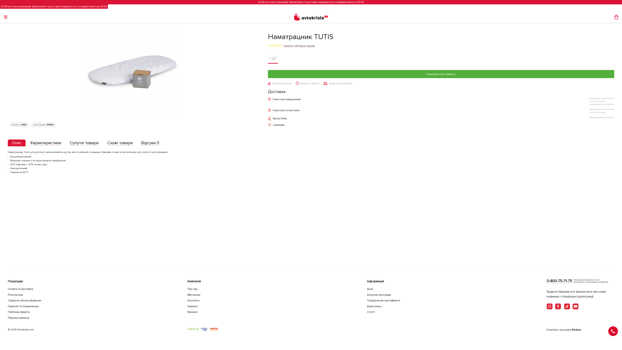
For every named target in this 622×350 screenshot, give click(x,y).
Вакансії (192, 312)
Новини (192, 306)
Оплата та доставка (20, 289)
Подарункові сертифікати (383, 300)
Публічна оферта (18, 312)
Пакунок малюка (18, 318)
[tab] (17, 143)
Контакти (193, 300)
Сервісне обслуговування (24, 300)
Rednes (576, 329)
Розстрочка (15, 295)
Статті (371, 312)
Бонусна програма (379, 295)
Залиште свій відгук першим (299, 45)
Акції (370, 289)
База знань (374, 306)
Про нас (192, 289)
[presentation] (17, 143)
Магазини (193, 295)
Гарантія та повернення (23, 306)
